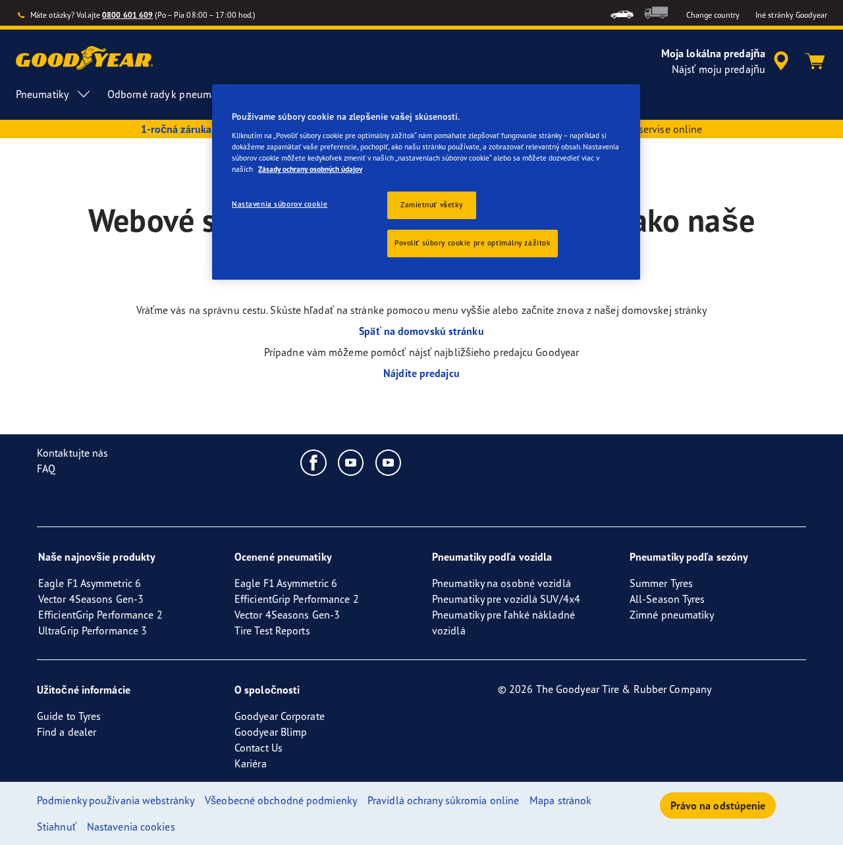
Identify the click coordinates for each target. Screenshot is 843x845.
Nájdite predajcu (421, 373)
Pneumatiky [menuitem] (42, 94)
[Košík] (815, 61)
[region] (426, 182)
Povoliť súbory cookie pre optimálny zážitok (472, 242)
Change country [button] (713, 15)
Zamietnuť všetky (431, 204)
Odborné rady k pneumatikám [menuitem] (174, 94)
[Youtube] (351, 462)
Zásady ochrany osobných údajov (310, 169)
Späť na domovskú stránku (421, 331)
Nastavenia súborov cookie (279, 204)
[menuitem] (622, 13)
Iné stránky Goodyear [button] (791, 15)
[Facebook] (313, 462)
